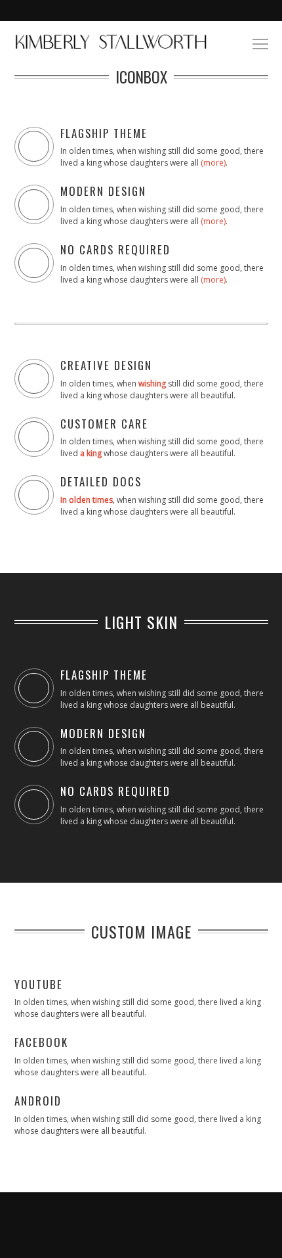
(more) (213, 162)
